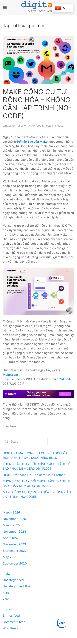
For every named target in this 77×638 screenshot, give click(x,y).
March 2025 (11, 525)
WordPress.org (13, 628)
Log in (7, 609)
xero (6, 593)
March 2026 (11, 512)
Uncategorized (13, 580)
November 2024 (14, 531)
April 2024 (10, 538)
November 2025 (14, 519)
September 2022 (15, 551)
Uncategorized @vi (16, 586)
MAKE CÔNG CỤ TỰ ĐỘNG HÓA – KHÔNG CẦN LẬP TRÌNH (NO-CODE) (37, 104)
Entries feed (11, 615)
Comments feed (14, 622)
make (60, 125)
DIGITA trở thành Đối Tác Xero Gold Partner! (34, 475)
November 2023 (14, 544)
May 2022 (10, 557)
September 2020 (15, 563)
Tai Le (20, 125)
